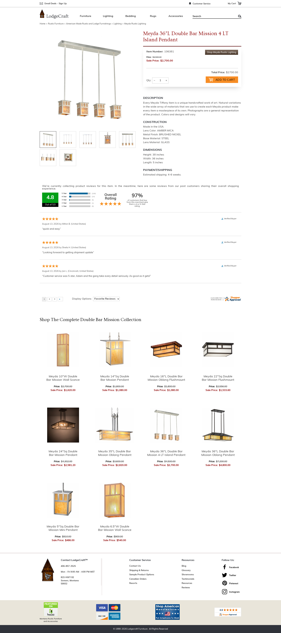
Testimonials (188, 579)
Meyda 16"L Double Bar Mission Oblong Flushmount (166, 378)
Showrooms (188, 575)
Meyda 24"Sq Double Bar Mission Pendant (63, 453)
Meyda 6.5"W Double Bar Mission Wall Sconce (114, 528)
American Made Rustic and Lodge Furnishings (88, 24)
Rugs (153, 16)
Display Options (81, 299)
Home (42, 24)
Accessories (175, 16)
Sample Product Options (141, 575)
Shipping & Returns (139, 570)
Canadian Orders (138, 579)
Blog (184, 566)
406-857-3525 (68, 566)
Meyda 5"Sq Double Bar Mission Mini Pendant (63, 528)
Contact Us (135, 566)
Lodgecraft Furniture (137, 629)
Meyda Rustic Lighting (135, 24)
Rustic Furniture (56, 24)
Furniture (85, 16)
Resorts (133, 583)
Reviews (186, 588)
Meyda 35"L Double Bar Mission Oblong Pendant (114, 453)
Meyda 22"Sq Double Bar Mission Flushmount (218, 378)
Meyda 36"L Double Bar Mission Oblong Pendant (218, 453)
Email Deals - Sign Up (56, 4)
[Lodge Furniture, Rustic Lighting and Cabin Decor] (54, 14)
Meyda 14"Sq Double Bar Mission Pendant (114, 378)
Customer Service (201, 4)
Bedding (130, 16)
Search (239, 16)
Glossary (186, 570)
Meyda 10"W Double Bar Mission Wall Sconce (63, 378)
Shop (221, 52)
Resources (187, 583)
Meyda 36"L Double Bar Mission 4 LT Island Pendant (166, 453)
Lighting (108, 16)
